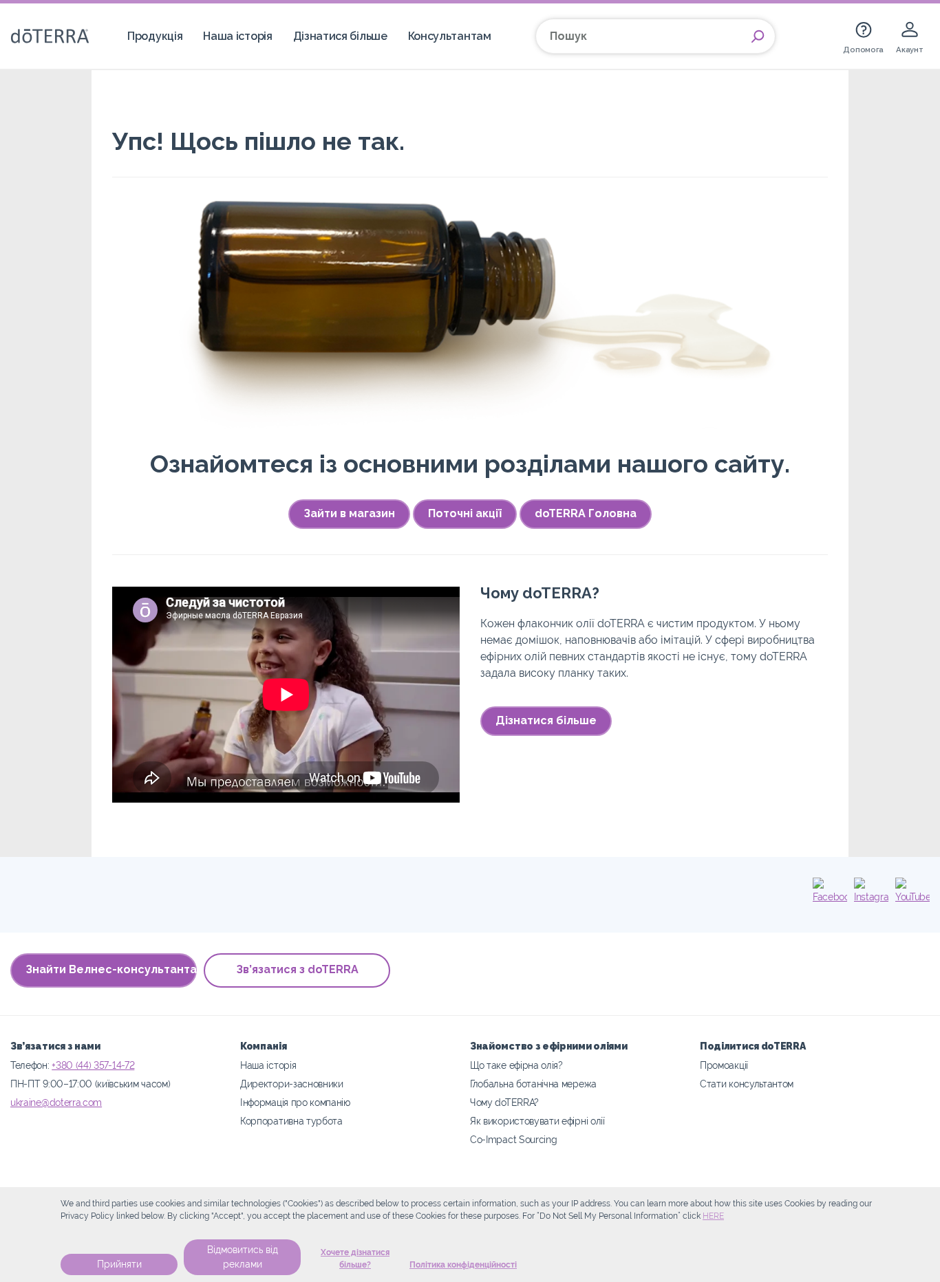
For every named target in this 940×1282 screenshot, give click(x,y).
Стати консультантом (746, 1083)
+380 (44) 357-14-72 (93, 1065)
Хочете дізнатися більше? (355, 1259)
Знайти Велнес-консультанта (111, 969)
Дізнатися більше (340, 36)
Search (757, 36)
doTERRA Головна (586, 513)
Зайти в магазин (349, 513)
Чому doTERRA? (504, 1102)
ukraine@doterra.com (56, 1102)
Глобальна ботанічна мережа (533, 1083)
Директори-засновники (291, 1083)
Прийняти (119, 1264)
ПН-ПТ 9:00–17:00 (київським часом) (90, 1083)
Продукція (154, 36)
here (713, 1216)
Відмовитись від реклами (242, 1257)
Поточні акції (465, 513)
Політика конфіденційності (463, 1265)
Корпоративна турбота (291, 1121)
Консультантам (449, 36)
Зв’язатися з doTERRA (297, 969)
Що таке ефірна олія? (516, 1065)
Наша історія (237, 36)
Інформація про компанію (295, 1102)
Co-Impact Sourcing (513, 1139)
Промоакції (724, 1065)
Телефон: (31, 1065)
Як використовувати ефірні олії (537, 1121)
